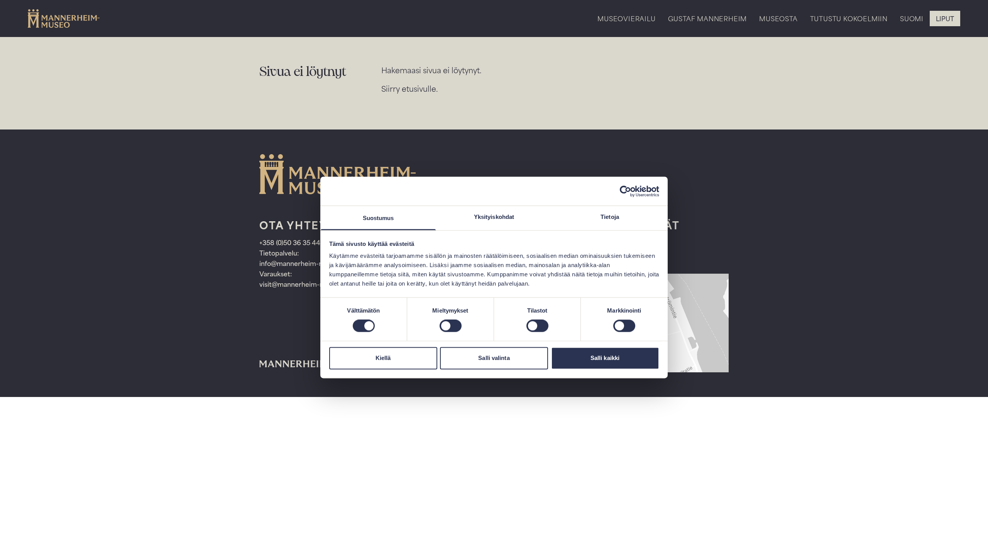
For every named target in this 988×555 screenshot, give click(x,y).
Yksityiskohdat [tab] (494, 217)
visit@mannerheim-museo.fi (302, 284)
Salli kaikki (604, 358)
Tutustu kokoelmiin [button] (849, 18)
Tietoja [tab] (610, 217)
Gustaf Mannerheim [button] (707, 18)
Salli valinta (493, 358)
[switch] (451, 326)
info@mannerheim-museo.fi (302, 263)
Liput (945, 18)
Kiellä (383, 358)
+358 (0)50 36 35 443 (292, 242)
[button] (912, 25)
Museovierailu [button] (626, 18)
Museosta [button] (778, 18)
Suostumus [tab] (378, 218)
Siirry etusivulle (408, 88)
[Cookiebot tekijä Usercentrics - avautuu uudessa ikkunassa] (625, 191)
